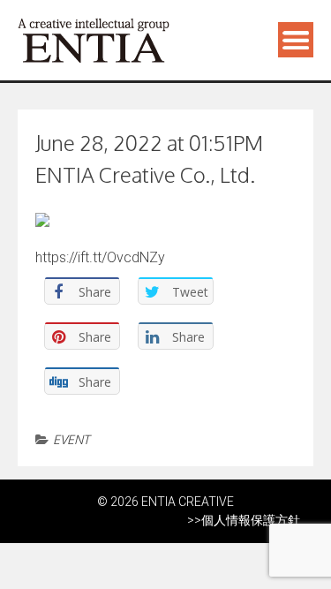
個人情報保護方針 (250, 520)
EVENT (71, 439)
